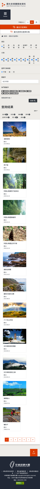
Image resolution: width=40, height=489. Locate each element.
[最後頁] (33, 440)
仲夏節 (29, 91)
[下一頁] (28, 440)
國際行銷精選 (5, 68)
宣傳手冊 (25, 46)
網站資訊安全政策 (8, 471)
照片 (31, 46)
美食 (4, 59)
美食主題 (6, 93)
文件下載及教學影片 (22, 473)
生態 (25, 59)
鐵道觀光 (22, 91)
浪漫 (8, 59)
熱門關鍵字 (5, 87)
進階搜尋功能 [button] (6, 98)
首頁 (5, 36)
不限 (4, 46)
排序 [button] (35, 111)
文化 (16, 59)
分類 (2, 53)
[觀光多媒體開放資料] (17, 5)
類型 (2, 41)
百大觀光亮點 (14, 93)
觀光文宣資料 (13, 36)
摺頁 (18, 46)
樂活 (21, 59)
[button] (28, 22)
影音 (8, 46)
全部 (4, 114)
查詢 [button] (32, 100)
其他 (38, 59)
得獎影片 (34, 59)
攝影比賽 (29, 59)
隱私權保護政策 (21, 471)
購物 (12, 59)
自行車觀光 (14, 91)
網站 (36, 46)
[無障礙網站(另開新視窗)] (20, 483)
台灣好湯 (6, 91)
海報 (14, 46)
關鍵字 (3, 77)
